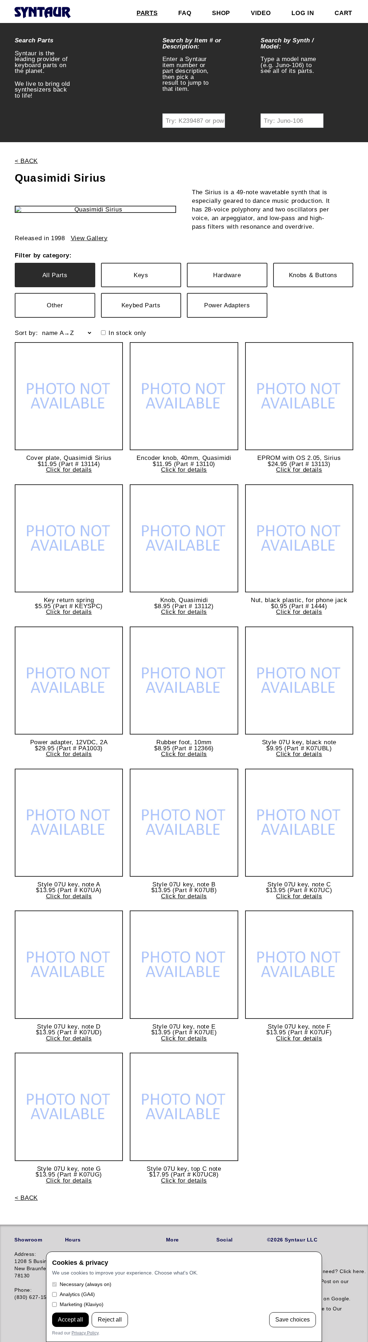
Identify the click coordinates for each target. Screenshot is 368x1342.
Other (55, 305)
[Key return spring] (69, 538)
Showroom (28, 1240)
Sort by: (26, 333)
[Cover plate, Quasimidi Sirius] (69, 396)
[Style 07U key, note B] (184, 823)
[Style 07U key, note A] (69, 823)
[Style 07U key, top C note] (184, 1107)
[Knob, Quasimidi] (184, 538)
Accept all (70, 1320)
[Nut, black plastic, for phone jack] (299, 538)
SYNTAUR (42, 13)
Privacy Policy (85, 1333)
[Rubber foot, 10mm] (184, 680)
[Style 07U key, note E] (184, 964)
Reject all (110, 1320)
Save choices (292, 1320)
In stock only (127, 333)
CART (343, 13)
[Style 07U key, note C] (299, 823)
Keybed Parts (141, 305)
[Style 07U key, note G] (69, 1107)
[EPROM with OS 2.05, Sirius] (299, 396)
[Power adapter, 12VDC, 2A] (69, 680)
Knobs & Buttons (313, 275)
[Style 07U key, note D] (69, 964)
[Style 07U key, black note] (299, 680)
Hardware (227, 275)
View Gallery (89, 238)
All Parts (55, 275)
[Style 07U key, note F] (299, 964)
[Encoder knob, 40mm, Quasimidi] (184, 396)
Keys (141, 275)
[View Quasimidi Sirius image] (95, 209)
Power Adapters (227, 305)
